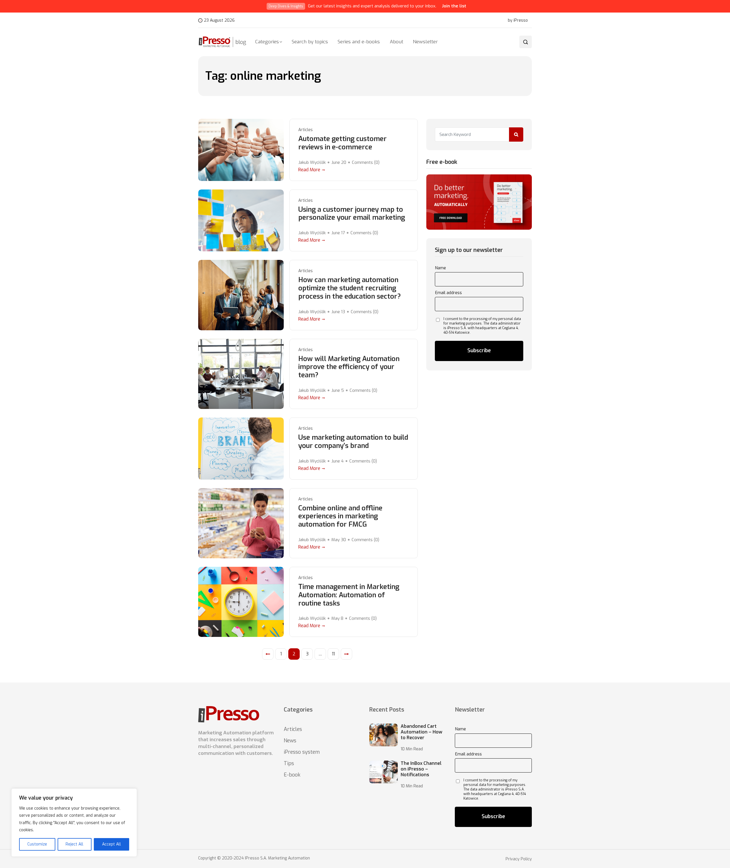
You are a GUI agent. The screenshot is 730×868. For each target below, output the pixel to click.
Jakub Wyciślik (312, 162)
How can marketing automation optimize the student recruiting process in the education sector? (349, 288)
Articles (305, 130)
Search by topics (310, 41)
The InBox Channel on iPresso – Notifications (421, 769)
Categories (267, 41)
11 (333, 654)
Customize (37, 844)
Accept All (111, 844)
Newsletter (425, 41)
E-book (292, 774)
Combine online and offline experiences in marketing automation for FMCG (340, 516)
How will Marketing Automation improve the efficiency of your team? (349, 367)
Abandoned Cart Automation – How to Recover (421, 732)
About (396, 41)
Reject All (74, 844)
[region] (74, 822)
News (290, 740)
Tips (289, 763)
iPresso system (302, 752)
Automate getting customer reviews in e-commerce (342, 143)
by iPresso (518, 20)
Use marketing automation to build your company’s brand (353, 441)
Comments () (366, 162)
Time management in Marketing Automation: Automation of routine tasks (348, 595)
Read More (309, 169)
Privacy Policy (519, 859)
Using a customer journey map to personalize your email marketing (351, 213)
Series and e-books (359, 41)
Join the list (454, 6)
